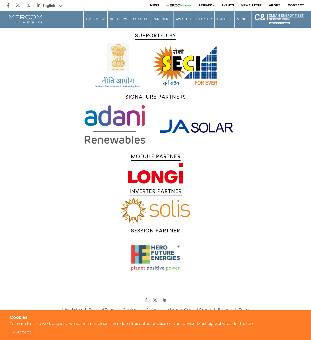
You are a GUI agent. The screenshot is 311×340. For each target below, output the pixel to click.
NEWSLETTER (251, 5)
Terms (244, 309)
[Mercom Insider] (178, 5)
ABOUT (274, 5)
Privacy (225, 309)
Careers (153, 309)
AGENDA (140, 19)
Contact (131, 309)
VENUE (243, 19)
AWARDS (183, 19)
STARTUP (204, 19)
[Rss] (18, 5)
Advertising (71, 309)
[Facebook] (8, 5)
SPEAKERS (119, 19)
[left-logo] (25, 19)
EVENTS (228, 5)
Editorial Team (102, 309)
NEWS (154, 5)
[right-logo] (279, 24)
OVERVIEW (95, 19)
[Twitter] (28, 5)
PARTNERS (162, 19)
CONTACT (296, 5)
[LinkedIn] (39, 5)
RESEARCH (207, 5)
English (49, 5)
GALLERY (224, 19)
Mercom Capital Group (189, 309)
